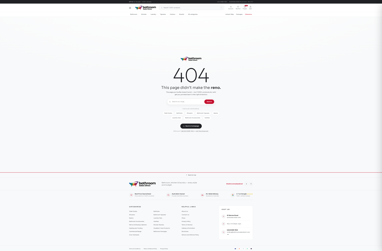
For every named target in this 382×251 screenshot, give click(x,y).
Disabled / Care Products (161, 228)
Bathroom (133, 14)
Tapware (163, 14)
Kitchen (144, 14)
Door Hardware (134, 235)
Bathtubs (179, 113)
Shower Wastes (158, 225)
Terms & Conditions (134, 248)
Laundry (153, 14)
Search (209, 102)
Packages (239, 14)
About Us (185, 211)
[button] (250, 7)
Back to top (192, 175)
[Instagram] (251, 184)
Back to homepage (192, 126)
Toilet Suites (168, 113)
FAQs (183, 218)
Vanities (207, 118)
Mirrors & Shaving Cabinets (138, 225)
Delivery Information (188, 228)
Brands (181, 14)
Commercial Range (135, 231)
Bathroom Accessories (192, 118)
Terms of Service (187, 225)
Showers (190, 113)
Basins (216, 113)
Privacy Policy (186, 221)
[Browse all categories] (130, 7)
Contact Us (185, 215)
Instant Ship (230, 14)
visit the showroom (202, 131)
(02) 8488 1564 (222, 1)
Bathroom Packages (160, 231)
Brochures (185, 231)
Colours (172, 14)
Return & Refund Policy (150, 248)
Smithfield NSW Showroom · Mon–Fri (241, 1)
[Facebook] (246, 184)
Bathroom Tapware (203, 113)
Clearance (248, 14)
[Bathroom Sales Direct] (145, 8)
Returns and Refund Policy (190, 235)
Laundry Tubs (176, 118)
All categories (193, 14)
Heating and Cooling (135, 228)
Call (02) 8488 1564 (187, 131)
